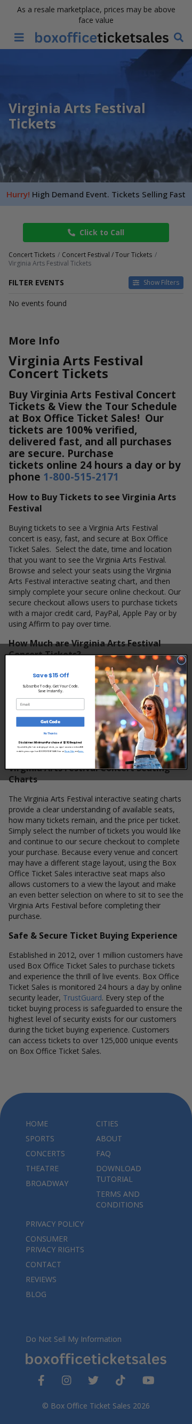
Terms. (81, 751)
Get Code (50, 721)
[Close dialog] (182, 660)
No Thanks (51, 733)
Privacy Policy (70, 751)
